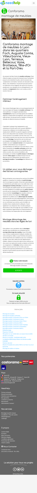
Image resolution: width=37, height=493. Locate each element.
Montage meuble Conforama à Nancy (13, 328)
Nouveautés (4, 401)
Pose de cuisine (13, 415)
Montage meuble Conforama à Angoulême (14, 326)
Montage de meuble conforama (11, 315)
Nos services (6, 409)
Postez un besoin (6, 392)
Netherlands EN (16, 381)
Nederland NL (8, 381)
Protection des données (8, 441)
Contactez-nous (6, 449)
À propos (3, 433)
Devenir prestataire (6, 394)
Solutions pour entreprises (8, 396)
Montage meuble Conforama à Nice (12, 323)
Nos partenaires (8, 356)
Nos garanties (5, 398)
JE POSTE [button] (18, 270)
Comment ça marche (7, 399)
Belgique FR (7, 379)
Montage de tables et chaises (11, 348)
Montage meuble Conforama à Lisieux (13, 319)
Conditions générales (7, 439)
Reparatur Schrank (8, 332)
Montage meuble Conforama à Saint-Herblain (15, 324)
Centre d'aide (5, 431)
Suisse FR (6, 377)
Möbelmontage (7, 330)
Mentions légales (6, 437)
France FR (7, 375)
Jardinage (4, 418)
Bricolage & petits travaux (8, 413)
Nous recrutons (5, 435)
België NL (14, 379)
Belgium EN (20, 379)
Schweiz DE (13, 377)
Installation (4, 415)
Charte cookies (5, 442)
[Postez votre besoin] (18, 29)
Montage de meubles (9, 314)
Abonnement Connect (7, 403)
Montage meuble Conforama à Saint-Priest (15, 321)
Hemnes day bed (7, 343)
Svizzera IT (20, 377)
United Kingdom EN (9, 382)
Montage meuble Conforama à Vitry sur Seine (15, 317)
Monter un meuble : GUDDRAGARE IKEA (14, 337)
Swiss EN (27, 377)
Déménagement (5, 416)
